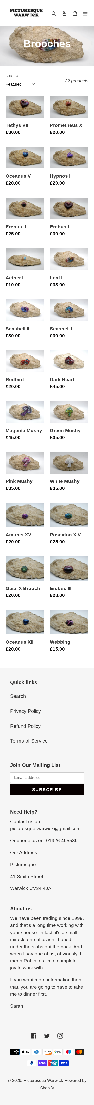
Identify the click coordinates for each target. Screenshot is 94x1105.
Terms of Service (29, 741)
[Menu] (85, 13)
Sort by (12, 76)
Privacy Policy (25, 711)
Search (18, 696)
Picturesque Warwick (43, 1080)
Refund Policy (25, 726)
